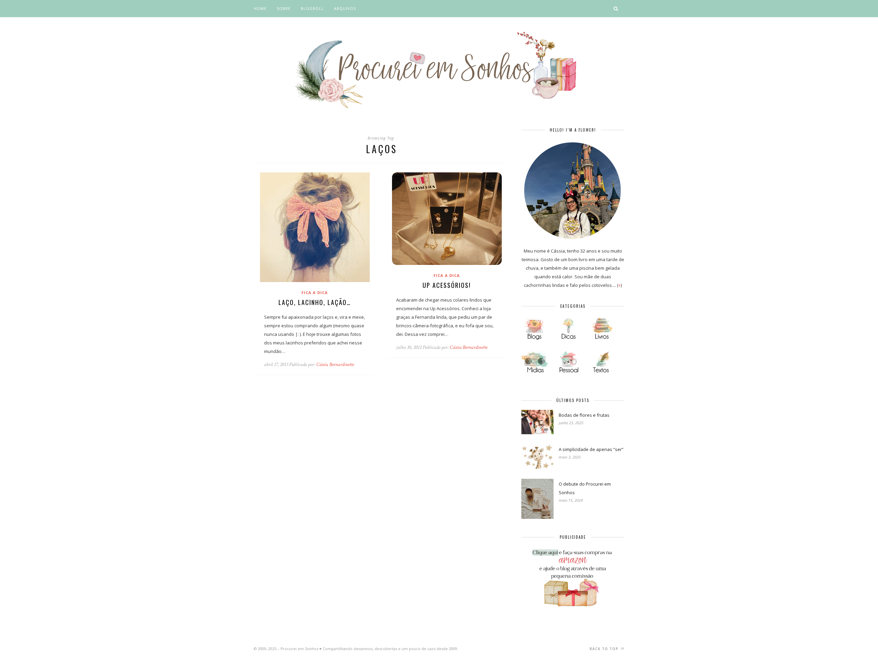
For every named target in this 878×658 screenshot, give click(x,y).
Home (260, 8)
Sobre (283, 8)
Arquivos (345, 8)
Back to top (605, 648)
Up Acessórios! (447, 285)
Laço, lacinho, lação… (314, 302)
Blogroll (312, 8)
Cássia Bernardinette (335, 364)
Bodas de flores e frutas (584, 415)
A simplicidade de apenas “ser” (591, 449)
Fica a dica (314, 292)
